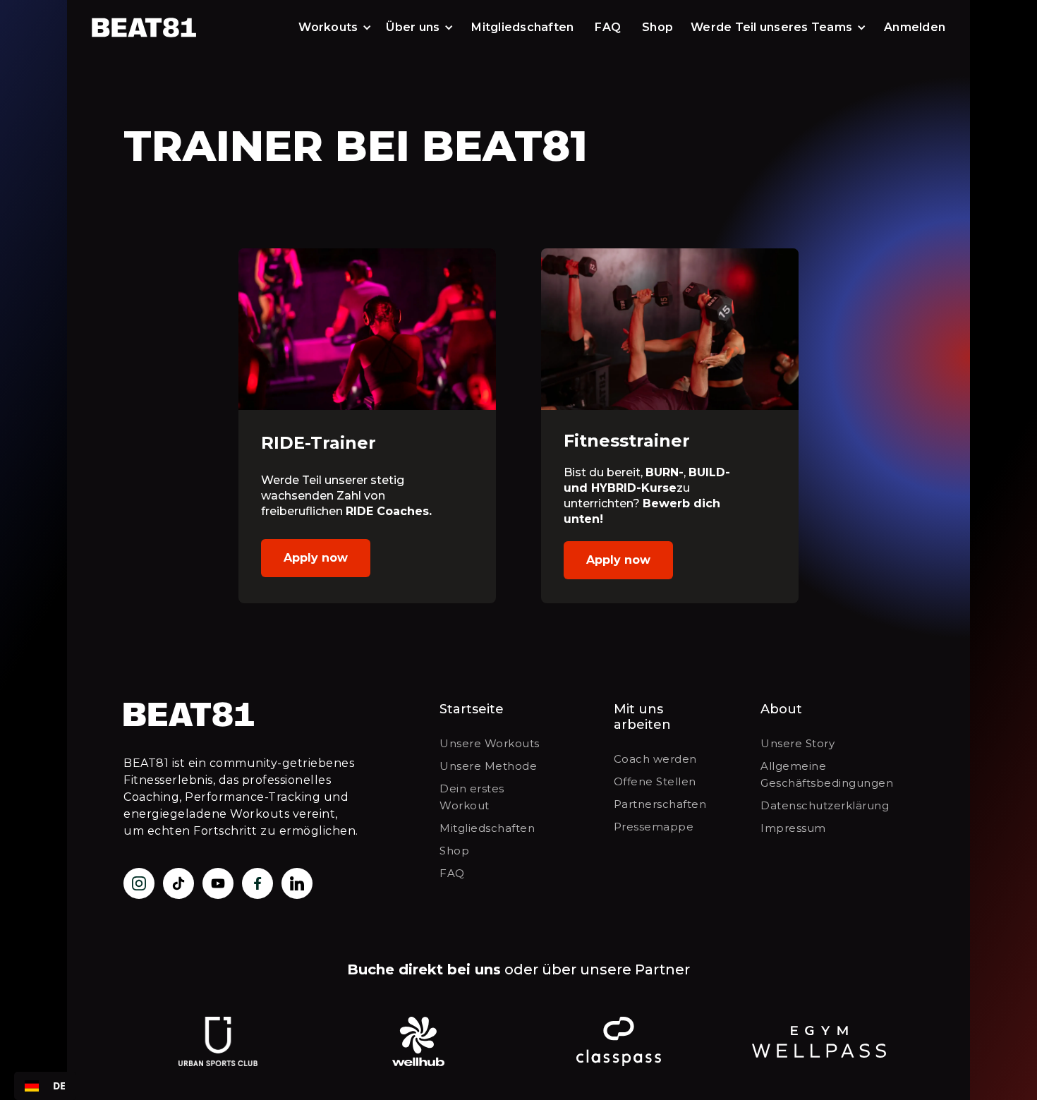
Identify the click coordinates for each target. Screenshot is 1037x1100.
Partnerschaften (660, 804)
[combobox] (45, 1086)
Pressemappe (654, 826)
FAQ (608, 27)
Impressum (793, 828)
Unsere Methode (488, 766)
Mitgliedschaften (522, 27)
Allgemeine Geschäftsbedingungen (826, 774)
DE (59, 1085)
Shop (657, 27)
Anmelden (914, 27)
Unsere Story (797, 743)
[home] (146, 27)
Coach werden (655, 759)
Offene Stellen (655, 781)
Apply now (316, 557)
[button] (335, 27)
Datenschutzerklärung (824, 805)
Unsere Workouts (489, 743)
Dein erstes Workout (471, 797)
